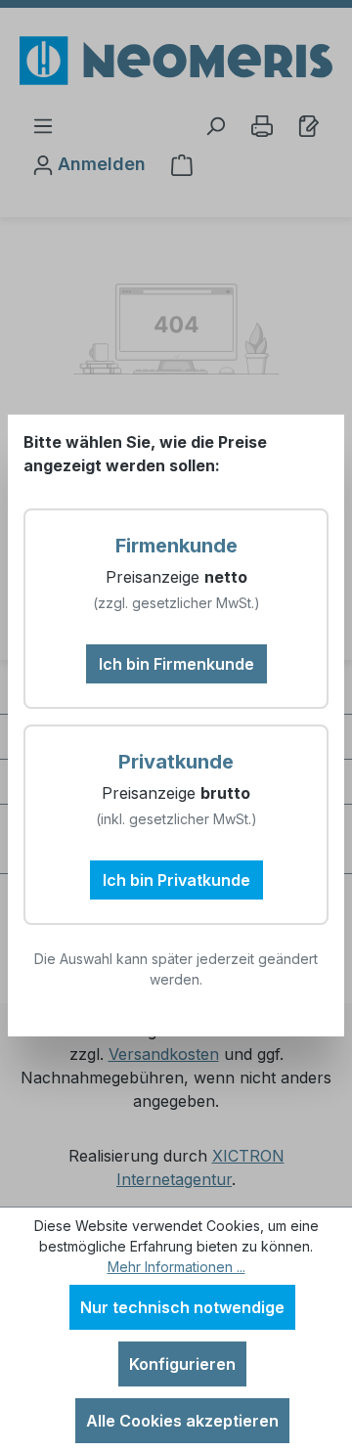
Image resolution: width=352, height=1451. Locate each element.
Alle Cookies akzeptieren (182, 1420)
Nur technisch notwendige (182, 1307)
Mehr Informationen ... (176, 1266)
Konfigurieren (182, 1364)
